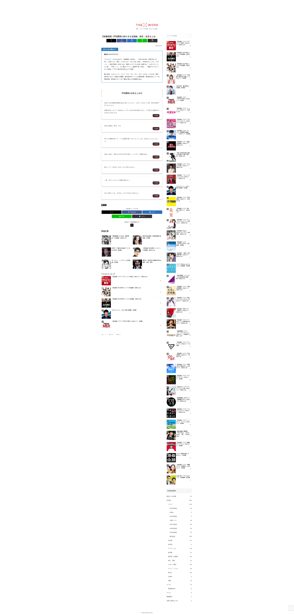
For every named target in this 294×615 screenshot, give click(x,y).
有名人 (104, 205)
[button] (152, 40)
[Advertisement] (46, 10)
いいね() (156, 115)
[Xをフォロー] (131, 225)
